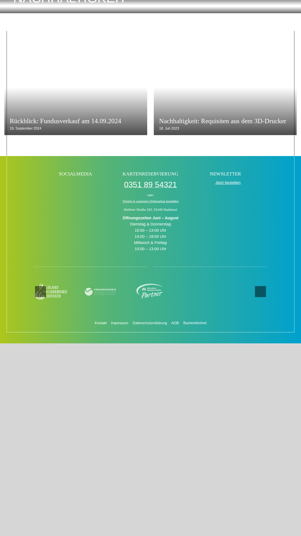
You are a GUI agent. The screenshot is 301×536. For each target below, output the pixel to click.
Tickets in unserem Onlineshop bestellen (150, 201)
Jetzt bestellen (228, 183)
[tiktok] (61, 185)
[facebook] (51, 185)
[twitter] (70, 185)
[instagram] (80, 185)
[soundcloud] (99, 185)
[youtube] (89, 185)
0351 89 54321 (150, 184)
